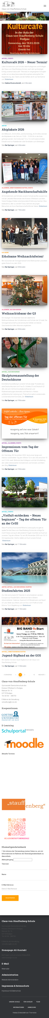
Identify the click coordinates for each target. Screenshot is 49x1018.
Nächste (41, 675)
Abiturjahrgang (7, 860)
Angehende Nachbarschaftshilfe (24, 192)
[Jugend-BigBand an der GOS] (24, 632)
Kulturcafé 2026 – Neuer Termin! (24, 62)
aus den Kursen (15, 309)
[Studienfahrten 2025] (24, 567)
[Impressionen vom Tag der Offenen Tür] (24, 424)
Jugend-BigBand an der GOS (21, 655)
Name (4, 874)
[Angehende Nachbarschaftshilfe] (24, 168)
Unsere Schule (14, 1002)
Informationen (18, 1007)
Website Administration (10, 980)
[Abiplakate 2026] (24, 106)
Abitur (4, 126)
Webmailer (5, 969)
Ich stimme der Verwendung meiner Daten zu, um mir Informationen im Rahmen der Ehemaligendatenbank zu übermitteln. (23, 853)
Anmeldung (32, 1007)
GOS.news (5, 252)
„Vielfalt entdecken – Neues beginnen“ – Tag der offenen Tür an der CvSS (24, 519)
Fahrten (29, 587)
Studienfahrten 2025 (16, 591)
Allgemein (5, 188)
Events (10, 58)
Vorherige (8, 675)
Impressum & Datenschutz (11, 991)
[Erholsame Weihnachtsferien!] (24, 233)
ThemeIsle (32, 1013)
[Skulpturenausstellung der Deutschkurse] (24, 352)
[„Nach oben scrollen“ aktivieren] (44, 1013)
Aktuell (4, 58)
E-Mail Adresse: (8, 885)
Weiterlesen (9, 79)
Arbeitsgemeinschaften (18, 188)
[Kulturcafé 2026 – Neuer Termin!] (24, 39)
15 (34, 675)
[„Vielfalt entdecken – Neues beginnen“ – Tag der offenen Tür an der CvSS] (24, 492)
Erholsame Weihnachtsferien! (22, 256)
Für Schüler (28, 1002)
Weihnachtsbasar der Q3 (19, 313)
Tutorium (5, 864)
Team (38, 1002)
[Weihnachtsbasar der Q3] (24, 290)
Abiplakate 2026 (13, 129)
